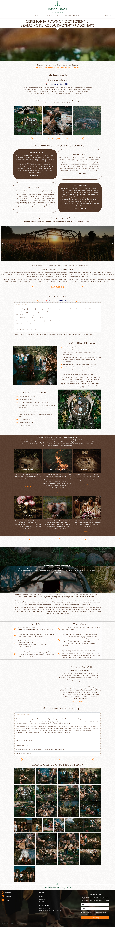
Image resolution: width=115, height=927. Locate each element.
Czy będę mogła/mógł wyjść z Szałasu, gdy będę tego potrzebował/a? (40, 749)
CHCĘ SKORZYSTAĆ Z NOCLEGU (27, 329)
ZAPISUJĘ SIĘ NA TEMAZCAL (57, 139)
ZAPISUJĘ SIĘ (57, 287)
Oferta (49, 16)
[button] (3, 244)
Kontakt (76, 16)
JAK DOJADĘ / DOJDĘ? (24, 714)
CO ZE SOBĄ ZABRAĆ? (24, 741)
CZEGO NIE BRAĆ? (22, 745)
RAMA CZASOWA (21, 304)
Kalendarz (58, 16)
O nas (43, 16)
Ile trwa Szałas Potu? (23, 753)
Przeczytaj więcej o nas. (79, 701)
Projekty (68, 16)
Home (37, 16)
